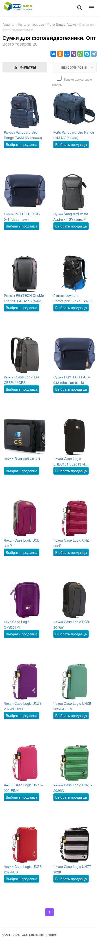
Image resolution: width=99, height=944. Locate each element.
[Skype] (87, 54)
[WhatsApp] (80, 54)
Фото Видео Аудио (61, 24)
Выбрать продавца (21, 144)
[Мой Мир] (67, 54)
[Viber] (73, 54)
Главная (8, 24)
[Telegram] (94, 54)
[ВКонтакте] (53, 54)
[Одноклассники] (60, 54)
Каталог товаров (31, 24)
